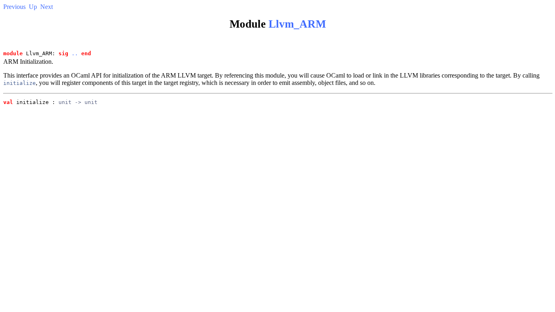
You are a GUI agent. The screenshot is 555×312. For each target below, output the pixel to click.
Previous (14, 6)
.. (75, 53)
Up (33, 6)
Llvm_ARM (297, 24)
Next (46, 6)
